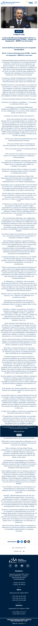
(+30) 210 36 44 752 (19, 598)
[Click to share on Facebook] (18, 541)
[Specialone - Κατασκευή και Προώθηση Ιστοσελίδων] (19, 623)
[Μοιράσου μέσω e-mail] (25, 541)
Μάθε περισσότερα (19, 431)
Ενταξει (19, 435)
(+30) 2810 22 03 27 (19, 612)
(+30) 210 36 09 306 (19, 596)
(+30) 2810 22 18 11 (19, 614)
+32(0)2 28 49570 (19, 585)
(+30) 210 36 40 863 (19, 600)
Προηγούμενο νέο (20, 548)
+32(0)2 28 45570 (19, 583)
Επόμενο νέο (18, 551)
